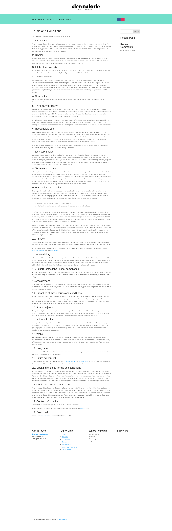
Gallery (61, 19)
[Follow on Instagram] (123, 19)
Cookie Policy (54, 250)
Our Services (51, 19)
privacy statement (70, 361)
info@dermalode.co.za (40, 434)
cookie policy (83, 361)
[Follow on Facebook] (119, 19)
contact (82, 408)
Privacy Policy (66, 444)
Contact (68, 19)
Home (34, 19)
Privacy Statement (38, 250)
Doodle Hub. (63, 519)
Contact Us (65, 442)
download (44, 416)
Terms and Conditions (69, 447)
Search (136, 31)
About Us (41, 19)
